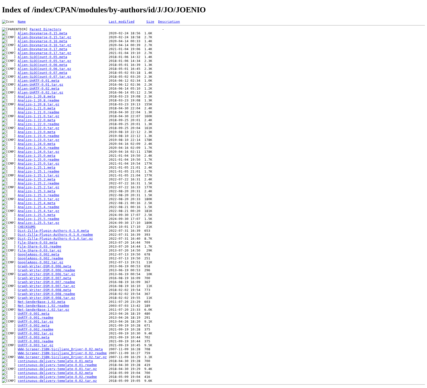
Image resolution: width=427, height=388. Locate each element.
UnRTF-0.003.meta (33, 337)
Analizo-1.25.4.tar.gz (38, 211)
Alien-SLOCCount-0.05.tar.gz (44, 61)
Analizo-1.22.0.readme (38, 124)
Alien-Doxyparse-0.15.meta (42, 33)
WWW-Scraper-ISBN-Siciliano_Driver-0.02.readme (62, 353)
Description (169, 21)
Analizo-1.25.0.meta (36, 155)
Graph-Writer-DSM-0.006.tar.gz (46, 274)
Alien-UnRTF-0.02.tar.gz (40, 92)
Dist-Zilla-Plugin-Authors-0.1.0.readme (55, 234)
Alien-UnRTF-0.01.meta (38, 80)
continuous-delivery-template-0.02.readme (57, 377)
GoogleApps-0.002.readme (40, 258)
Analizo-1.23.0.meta (36, 132)
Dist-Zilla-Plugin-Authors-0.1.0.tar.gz (55, 238)
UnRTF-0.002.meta (33, 325)
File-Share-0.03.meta (37, 242)
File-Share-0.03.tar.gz (39, 250)
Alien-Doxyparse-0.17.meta (42, 49)
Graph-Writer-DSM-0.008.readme (46, 294)
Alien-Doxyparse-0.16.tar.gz (44, 45)
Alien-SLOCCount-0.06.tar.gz (44, 69)
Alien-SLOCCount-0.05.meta (42, 57)
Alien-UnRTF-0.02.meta (38, 88)
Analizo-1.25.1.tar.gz (38, 175)
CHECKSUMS (27, 227)
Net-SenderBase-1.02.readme (43, 306)
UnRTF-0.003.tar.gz (35, 345)
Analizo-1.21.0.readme (38, 112)
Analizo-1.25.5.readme (38, 219)
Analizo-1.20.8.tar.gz (38, 104)
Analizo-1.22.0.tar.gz (38, 128)
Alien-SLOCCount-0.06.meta (42, 65)
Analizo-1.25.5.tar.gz (38, 223)
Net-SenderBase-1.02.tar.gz (43, 309)
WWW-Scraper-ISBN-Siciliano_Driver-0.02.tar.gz (62, 357)
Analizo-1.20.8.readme (38, 100)
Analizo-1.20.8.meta (36, 96)
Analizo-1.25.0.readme (38, 159)
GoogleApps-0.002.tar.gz (40, 262)
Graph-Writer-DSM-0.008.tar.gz (46, 298)
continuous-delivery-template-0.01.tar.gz (57, 369)
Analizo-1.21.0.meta (36, 108)
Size (150, 21)
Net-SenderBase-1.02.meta (41, 302)
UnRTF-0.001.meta (33, 313)
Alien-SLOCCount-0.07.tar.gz (44, 76)
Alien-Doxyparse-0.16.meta (42, 41)
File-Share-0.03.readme (39, 246)
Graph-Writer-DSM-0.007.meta (44, 278)
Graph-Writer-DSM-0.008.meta (44, 290)
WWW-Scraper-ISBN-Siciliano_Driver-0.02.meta (60, 349)
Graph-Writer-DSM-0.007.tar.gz (46, 286)
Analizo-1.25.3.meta (36, 191)
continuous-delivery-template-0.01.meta (55, 361)
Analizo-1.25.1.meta (36, 167)
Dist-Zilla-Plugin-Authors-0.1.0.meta (53, 231)
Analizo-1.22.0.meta (36, 120)
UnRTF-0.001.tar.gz (35, 321)
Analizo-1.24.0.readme (38, 148)
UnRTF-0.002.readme (35, 329)
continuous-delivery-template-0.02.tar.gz (57, 381)
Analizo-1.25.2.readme (38, 183)
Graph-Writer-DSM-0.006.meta (44, 266)
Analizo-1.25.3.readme (38, 195)
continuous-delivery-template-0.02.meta (55, 373)
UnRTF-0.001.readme (35, 317)
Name (22, 21)
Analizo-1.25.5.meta (36, 215)
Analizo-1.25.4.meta (36, 203)
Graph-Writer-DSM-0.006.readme (46, 270)
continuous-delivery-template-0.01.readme (57, 365)
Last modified (121, 21)
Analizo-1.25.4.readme (38, 207)
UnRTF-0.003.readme (35, 341)
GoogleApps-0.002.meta (38, 254)
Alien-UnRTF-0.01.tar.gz (40, 84)
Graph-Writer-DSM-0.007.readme (46, 282)
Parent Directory (45, 29)
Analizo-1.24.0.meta (36, 144)
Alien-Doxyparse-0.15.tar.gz (44, 37)
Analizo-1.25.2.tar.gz (38, 187)
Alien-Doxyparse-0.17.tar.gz (44, 53)
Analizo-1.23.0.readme (38, 136)
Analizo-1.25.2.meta (36, 179)
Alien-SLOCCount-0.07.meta (42, 73)
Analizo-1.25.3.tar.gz (38, 199)
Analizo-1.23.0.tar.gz (38, 140)
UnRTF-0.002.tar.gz (35, 333)
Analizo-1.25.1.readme (38, 171)
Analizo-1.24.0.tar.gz (38, 152)
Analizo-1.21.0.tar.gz (38, 116)
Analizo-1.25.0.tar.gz (38, 163)
